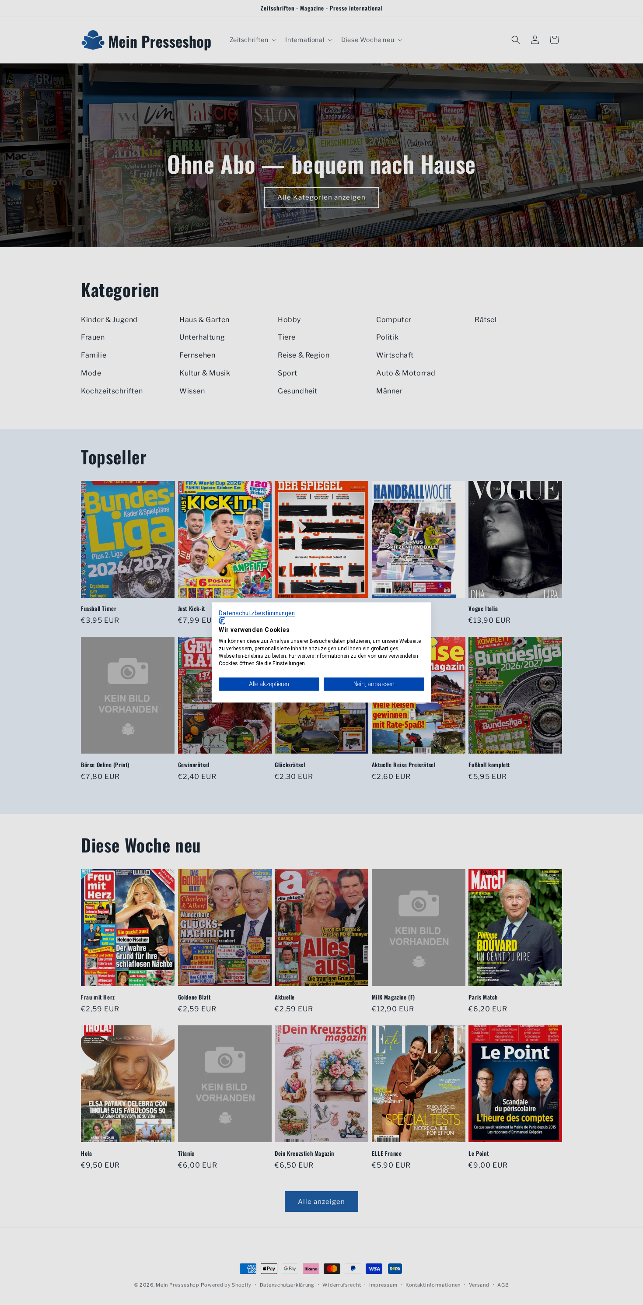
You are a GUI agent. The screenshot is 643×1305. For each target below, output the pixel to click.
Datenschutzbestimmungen (257, 613)
